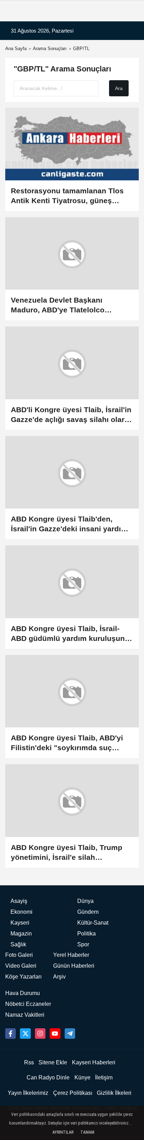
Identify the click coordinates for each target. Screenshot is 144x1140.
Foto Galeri (19, 955)
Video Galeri (20, 966)
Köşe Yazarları (23, 977)
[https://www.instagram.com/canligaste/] (40, 1033)
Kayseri (19, 923)
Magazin (21, 934)
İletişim (104, 1077)
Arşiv (59, 977)
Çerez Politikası (72, 1093)
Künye (82, 1077)
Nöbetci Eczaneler (28, 1004)
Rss (29, 1062)
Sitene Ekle (52, 1062)
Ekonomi (21, 912)
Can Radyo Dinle (48, 1077)
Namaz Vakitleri (24, 1015)
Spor (83, 944)
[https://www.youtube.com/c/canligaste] (55, 1033)
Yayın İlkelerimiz (28, 1093)
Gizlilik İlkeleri (114, 1093)
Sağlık (18, 944)
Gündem (88, 912)
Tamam (87, 1132)
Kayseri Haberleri (93, 1062)
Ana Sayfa (16, 48)
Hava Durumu (22, 993)
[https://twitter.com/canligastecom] (25, 1033)
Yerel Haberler (71, 955)
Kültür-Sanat (92, 923)
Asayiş (18, 901)
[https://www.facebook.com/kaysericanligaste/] (10, 1033)
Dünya (85, 901)
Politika (86, 934)
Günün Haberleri (73, 966)
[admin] (70, 1033)
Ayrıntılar (62, 1132)
